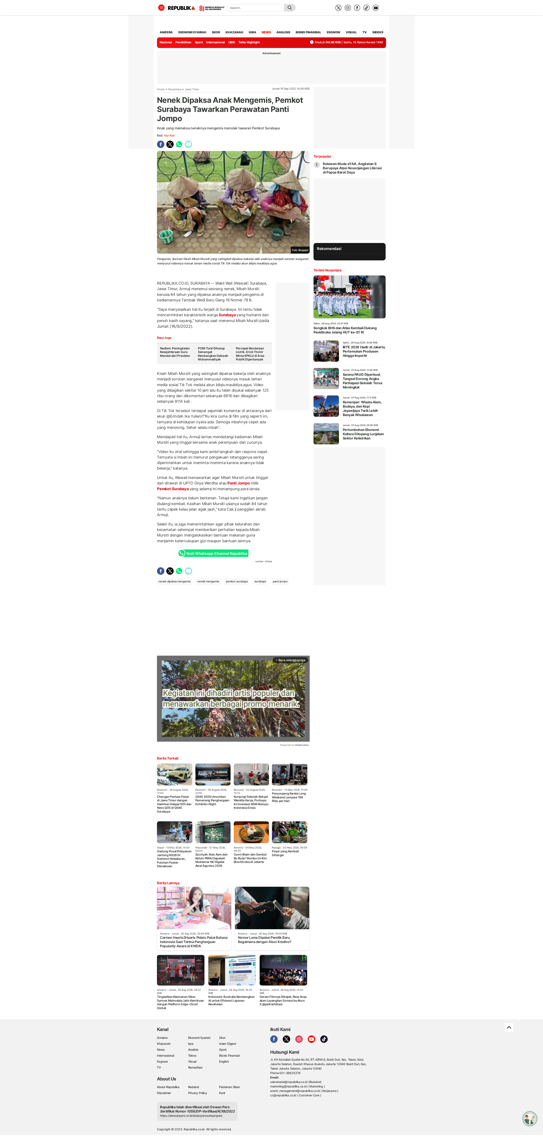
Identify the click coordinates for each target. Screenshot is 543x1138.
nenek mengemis (208, 581)
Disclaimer (164, 1093)
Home (161, 89)
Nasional (166, 42)
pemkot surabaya (237, 581)
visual (351, 32)
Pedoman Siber (229, 1087)
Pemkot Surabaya (173, 489)
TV (364, 32)
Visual (192, 1061)
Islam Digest (227, 1043)
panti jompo (280, 581)
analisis (283, 32)
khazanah (234, 32)
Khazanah (163, 1043)
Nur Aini (169, 135)
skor (216, 32)
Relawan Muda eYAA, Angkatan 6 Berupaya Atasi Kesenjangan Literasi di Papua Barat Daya (352, 168)
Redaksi (193, 1087)
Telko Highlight (249, 42)
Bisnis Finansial (308, 32)
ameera (166, 32)
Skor (222, 1037)
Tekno (192, 1055)
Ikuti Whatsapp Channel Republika (216, 553)
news (266, 32)
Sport (199, 42)
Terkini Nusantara (327, 270)
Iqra (190, 1043)
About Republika (168, 1087)
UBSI (231, 42)
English (224, 1061)
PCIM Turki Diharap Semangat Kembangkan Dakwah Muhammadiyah (213, 353)
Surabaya (227, 315)
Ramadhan (195, 1067)
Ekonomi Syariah (192, 32)
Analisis (193, 1049)
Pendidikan (183, 42)
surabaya (260, 581)
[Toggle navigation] (161, 7)
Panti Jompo (239, 483)
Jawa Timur (192, 89)
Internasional (215, 42)
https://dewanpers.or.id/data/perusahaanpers (191, 1115)
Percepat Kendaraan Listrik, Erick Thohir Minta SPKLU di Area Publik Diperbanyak (250, 353)
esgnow (333, 32)
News (161, 1049)
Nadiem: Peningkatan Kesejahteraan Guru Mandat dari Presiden (175, 351)
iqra (252, 32)
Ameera (162, 1037)
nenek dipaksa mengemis (174, 581)
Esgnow (162, 1061)
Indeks (377, 32)
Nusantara (174, 89)
